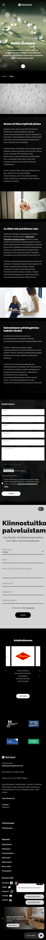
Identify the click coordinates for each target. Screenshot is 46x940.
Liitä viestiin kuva (8, 468)
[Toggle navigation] (3, 5)
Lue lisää (23, 66)
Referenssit (6, 858)
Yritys (12, 76)
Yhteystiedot (6, 871)
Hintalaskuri (6, 849)
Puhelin (6, 425)
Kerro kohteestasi (8, 448)
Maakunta (6, 441)
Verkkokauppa (7, 828)
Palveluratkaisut (8, 853)
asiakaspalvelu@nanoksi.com (12, 766)
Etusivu (4, 76)
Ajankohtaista (7, 844)
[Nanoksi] (25, 5)
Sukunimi (6, 417)
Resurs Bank (6, 866)
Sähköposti (7, 433)
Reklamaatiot (7, 862)
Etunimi (5, 410)
